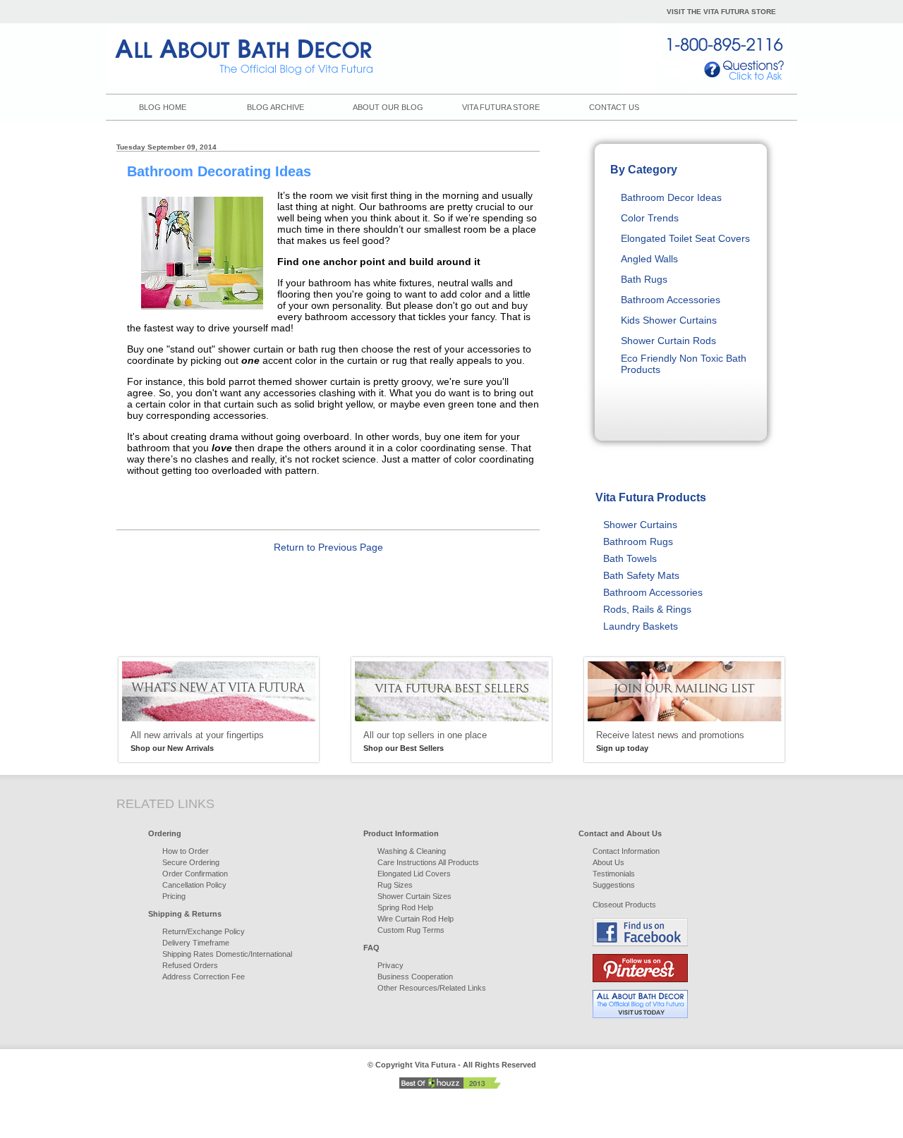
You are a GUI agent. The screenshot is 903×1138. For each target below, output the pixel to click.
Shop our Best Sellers (403, 748)
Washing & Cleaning (411, 851)
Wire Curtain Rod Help (415, 918)
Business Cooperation (415, 976)
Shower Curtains (640, 524)
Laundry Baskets (640, 626)
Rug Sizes (395, 885)
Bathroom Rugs (638, 541)
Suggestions (614, 885)
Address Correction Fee (203, 976)
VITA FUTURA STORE (501, 107)
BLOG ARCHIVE (275, 107)
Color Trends (650, 218)
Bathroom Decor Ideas (671, 197)
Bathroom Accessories (670, 299)
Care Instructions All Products (428, 862)
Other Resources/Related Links (431, 988)
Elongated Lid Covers (414, 873)
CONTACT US (614, 107)
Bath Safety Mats (641, 575)
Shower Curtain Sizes (414, 896)
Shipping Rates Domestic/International (227, 954)
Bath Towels (630, 558)
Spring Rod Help (405, 907)
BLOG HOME (162, 107)
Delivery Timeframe (195, 942)
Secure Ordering (190, 862)
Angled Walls (649, 258)
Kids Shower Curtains (669, 320)
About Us (608, 862)
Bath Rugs (644, 279)
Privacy (390, 965)
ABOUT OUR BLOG (388, 107)
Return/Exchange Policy (203, 931)
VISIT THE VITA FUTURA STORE (721, 12)
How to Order (185, 851)
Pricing (174, 896)
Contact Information (626, 851)
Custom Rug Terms (410, 930)
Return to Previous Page (328, 547)
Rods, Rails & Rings (647, 609)
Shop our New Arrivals (172, 748)
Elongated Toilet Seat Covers (685, 238)
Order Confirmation (195, 873)
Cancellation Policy (194, 885)
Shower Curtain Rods (668, 340)
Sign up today (622, 748)
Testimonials (614, 873)
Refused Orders (190, 965)
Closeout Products (624, 904)
